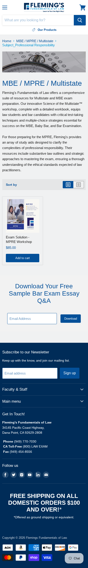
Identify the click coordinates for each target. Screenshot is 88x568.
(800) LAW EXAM (36, 446)
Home (6, 41)
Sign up (69, 373)
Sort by (11, 184)
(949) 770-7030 (25, 441)
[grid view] (68, 184)
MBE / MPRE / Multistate (34, 41)
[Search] (80, 20)
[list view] (78, 184)
